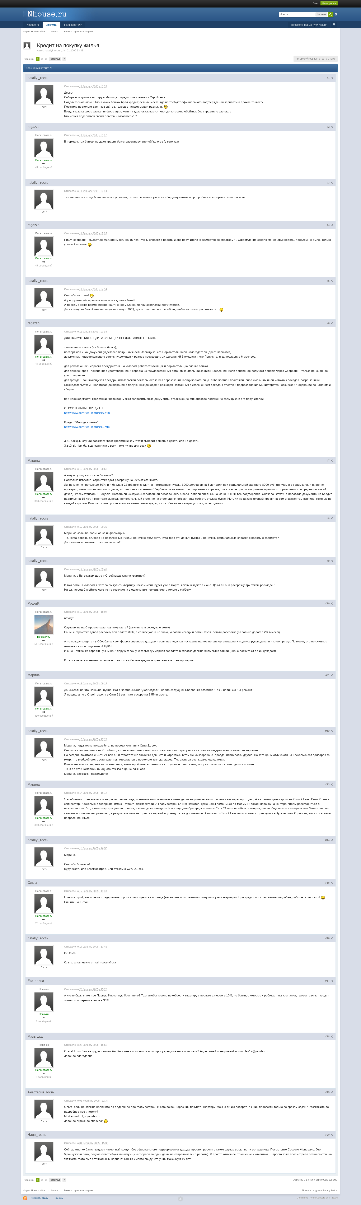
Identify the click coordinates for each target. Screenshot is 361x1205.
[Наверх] (180, 1198)
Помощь (58, 1198)
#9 (328, 560)
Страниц (29, 59)
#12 (327, 731)
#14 (327, 840)
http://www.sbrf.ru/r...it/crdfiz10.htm (87, 412)
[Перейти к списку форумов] (60, 13)
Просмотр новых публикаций (309, 24)
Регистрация (329, 3)
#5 (328, 280)
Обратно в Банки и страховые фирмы (315, 1179)
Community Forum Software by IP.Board (317, 1197)
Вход (315, 3)
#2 (328, 126)
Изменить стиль (39, 1198)
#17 (327, 981)
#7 (328, 460)
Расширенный (336, 14)
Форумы (51, 24)
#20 (327, 1134)
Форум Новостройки (34, 1190)
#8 (328, 518)
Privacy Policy (330, 1190)
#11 (327, 675)
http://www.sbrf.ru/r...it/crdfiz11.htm (87, 426)
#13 (327, 784)
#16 (327, 938)
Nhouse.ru (33, 24)
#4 (328, 225)
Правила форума (311, 1190)
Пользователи (73, 24)
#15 (327, 882)
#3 (328, 182)
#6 (328, 323)
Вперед (55, 58)
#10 (327, 603)
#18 (327, 1036)
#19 (327, 1092)
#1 (328, 77)
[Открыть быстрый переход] (334, 25)
